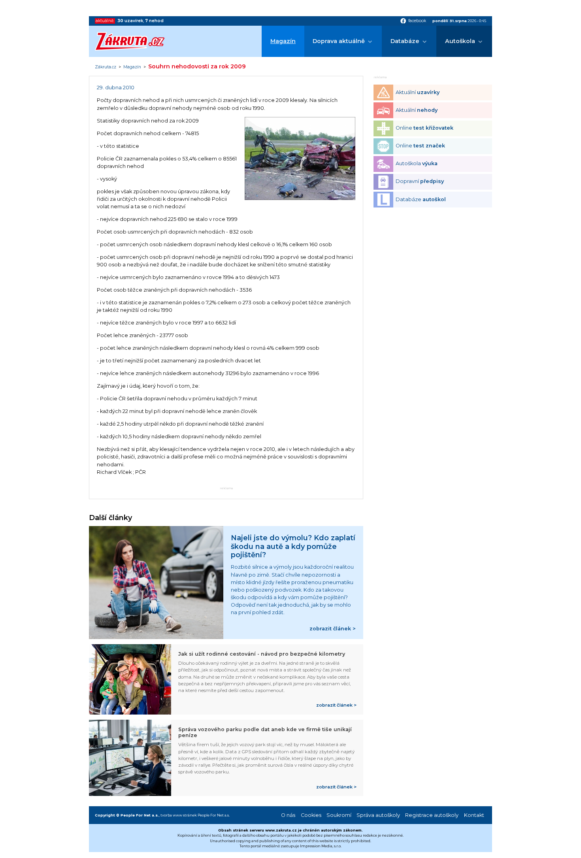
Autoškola (460, 41)
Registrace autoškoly (431, 815)
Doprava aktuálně (339, 41)
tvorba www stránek (178, 815)
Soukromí (338, 815)
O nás (288, 815)
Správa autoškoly (378, 815)
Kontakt (474, 815)
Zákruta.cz (105, 67)
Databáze (404, 41)
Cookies (311, 815)
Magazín (283, 41)
